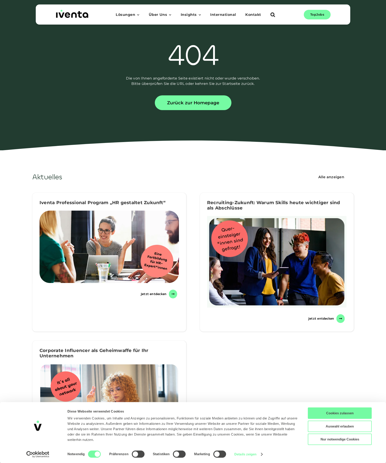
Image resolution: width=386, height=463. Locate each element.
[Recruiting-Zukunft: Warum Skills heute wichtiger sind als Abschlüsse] (276, 262)
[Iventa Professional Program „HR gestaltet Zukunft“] (109, 247)
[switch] (138, 454)
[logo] (72, 11)
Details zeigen (245, 454)
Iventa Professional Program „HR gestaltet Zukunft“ (103, 202)
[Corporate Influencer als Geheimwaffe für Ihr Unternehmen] (109, 400)
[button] (273, 15)
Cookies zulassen (340, 413)
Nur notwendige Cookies (340, 439)
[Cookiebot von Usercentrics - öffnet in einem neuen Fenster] (37, 454)
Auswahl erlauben (340, 426)
